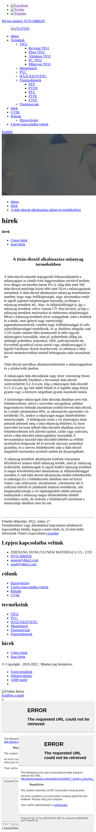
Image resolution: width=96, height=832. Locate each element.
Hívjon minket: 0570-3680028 (23, 21)
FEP (32, 84)
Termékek (18, 40)
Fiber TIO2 (37, 52)
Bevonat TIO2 (39, 48)
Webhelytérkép (21, 676)
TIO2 (23, 44)
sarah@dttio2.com (23, 564)
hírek (14, 108)
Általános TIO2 (40, 56)
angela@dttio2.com (24, 560)
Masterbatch (28, 68)
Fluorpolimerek (30, 80)
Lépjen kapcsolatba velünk (29, 124)
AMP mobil (19, 680)
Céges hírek (19, 240)
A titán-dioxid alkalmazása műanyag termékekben (46, 210)
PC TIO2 (35, 60)
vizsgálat (52, 533)
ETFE (33, 100)
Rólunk (16, 116)
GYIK (15, 112)
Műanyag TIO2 (40, 64)
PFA (32, 92)
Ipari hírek (18, 244)
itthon (15, 36)
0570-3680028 (21, 556)
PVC (23, 72)
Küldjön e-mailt (13, 695)
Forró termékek (21, 672)
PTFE (33, 96)
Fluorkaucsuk (29, 104)
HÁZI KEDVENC (33, 76)
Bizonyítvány (29, 120)
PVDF (33, 88)
